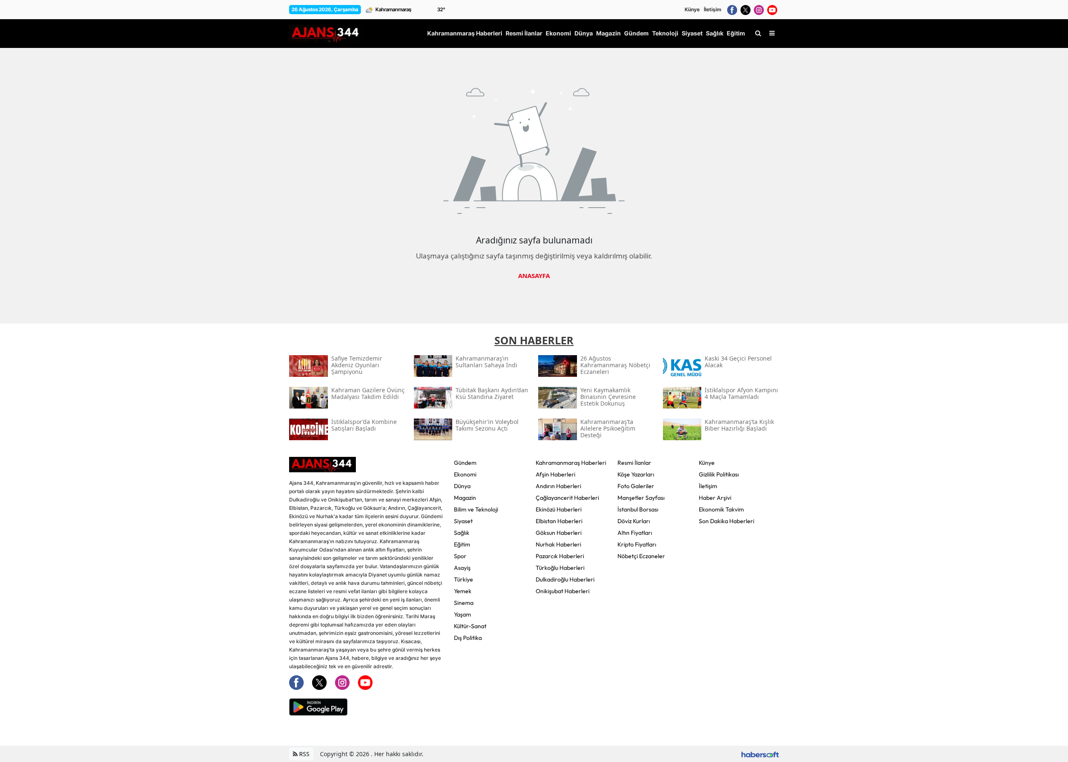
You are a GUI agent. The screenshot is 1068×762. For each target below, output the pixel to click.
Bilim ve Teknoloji (476, 509)
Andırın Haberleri (558, 486)
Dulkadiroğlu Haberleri (565, 579)
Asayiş (462, 568)
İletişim (712, 9)
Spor (460, 556)
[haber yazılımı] (760, 753)
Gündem (465, 462)
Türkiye (463, 579)
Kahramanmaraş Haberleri (571, 462)
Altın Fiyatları (634, 532)
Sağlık (461, 532)
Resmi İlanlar (634, 462)
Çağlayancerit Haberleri (567, 497)
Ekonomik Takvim (721, 509)
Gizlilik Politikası (719, 474)
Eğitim (462, 544)
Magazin (465, 497)
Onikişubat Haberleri (562, 591)
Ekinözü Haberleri (559, 509)
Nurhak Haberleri (558, 544)
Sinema (464, 603)
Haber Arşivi (715, 497)
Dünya (462, 486)
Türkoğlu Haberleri (560, 568)
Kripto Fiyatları (636, 544)
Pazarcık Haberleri (560, 556)
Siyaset (463, 521)
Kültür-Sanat (470, 626)
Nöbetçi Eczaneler (641, 556)
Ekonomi (465, 474)
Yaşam (462, 614)
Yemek (462, 591)
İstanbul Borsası (637, 509)
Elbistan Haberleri (559, 521)
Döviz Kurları (633, 521)
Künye (692, 9)
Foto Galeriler (635, 486)
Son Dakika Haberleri (726, 521)
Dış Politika (468, 638)
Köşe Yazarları (635, 474)
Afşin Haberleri (555, 474)
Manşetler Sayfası (641, 497)
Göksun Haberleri (559, 532)
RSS (303, 754)
